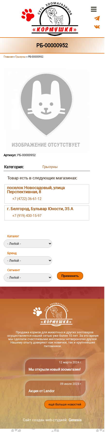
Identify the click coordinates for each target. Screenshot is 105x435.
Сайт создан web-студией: (52, 420)
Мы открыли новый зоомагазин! (55, 369)
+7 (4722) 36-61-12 (26, 199)
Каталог (13, 236)
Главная (8, 56)
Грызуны (20, 56)
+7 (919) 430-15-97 (26, 216)
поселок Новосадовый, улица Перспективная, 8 (36, 189)
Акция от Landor (42, 391)
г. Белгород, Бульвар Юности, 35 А (40, 208)
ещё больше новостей (64, 404)
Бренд (11, 253)
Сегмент (13, 270)
